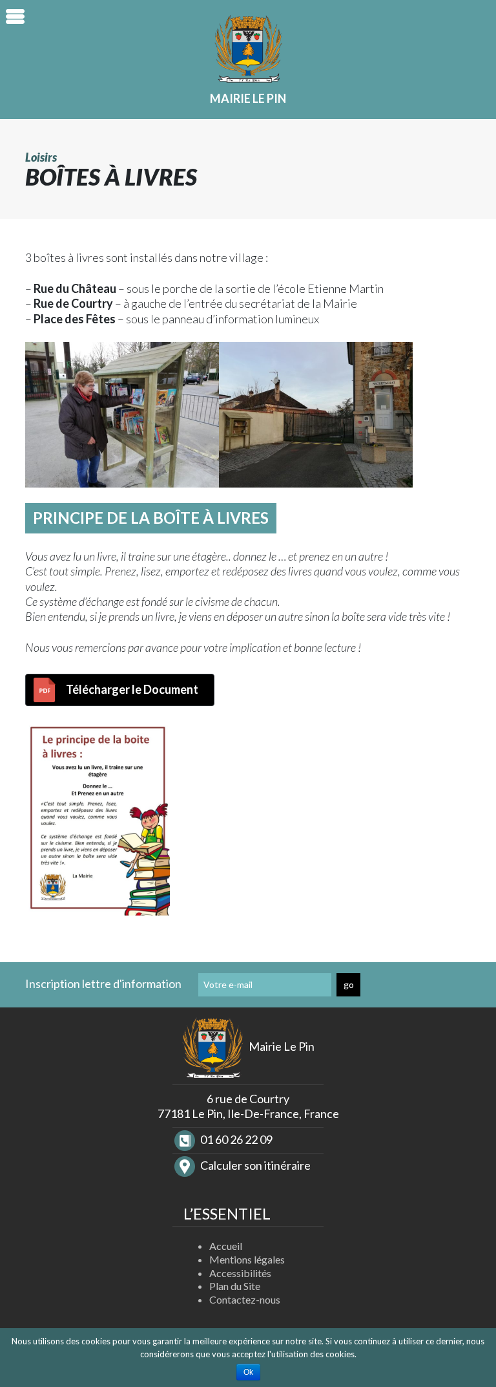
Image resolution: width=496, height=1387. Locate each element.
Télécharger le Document (132, 689)
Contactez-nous (244, 1299)
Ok (248, 1372)
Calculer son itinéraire (254, 1165)
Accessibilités (240, 1273)
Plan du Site (234, 1286)
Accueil (225, 1246)
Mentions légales (247, 1259)
